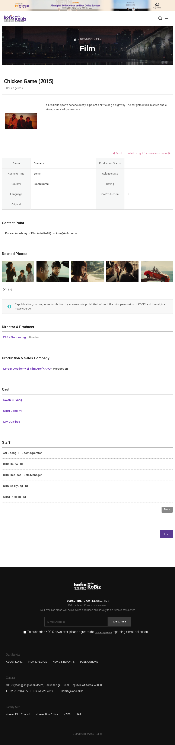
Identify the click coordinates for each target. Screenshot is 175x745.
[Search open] (160, 18)
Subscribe (119, 621)
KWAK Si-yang (12, 399)
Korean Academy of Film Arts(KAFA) (27, 368)
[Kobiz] (20, 18)
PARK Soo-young (14, 337)
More (167, 509)
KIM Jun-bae (11, 421)
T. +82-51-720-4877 (17, 691)
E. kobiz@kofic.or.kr (71, 691)
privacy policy (103, 632)
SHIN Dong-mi (12, 410)
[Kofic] (9, 18)
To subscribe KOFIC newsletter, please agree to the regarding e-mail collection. (88, 632)
